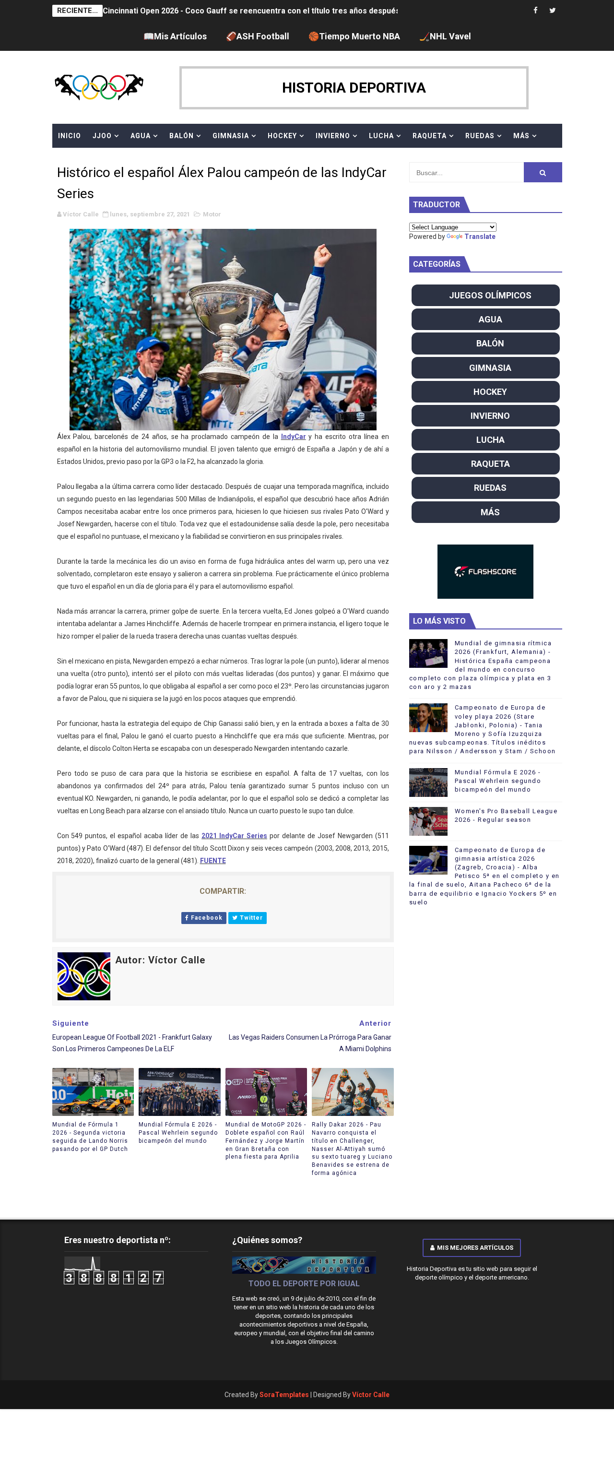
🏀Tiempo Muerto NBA (354, 36)
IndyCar (293, 436)
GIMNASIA (231, 136)
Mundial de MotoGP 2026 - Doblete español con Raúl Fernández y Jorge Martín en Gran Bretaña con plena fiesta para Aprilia (265, 1140)
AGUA (140, 136)
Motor (212, 214)
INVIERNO (333, 136)
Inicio (69, 136)
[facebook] (536, 11)
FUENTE (213, 861)
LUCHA (381, 136)
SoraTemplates (284, 1395)
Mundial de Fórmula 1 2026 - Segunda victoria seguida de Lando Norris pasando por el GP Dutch (90, 1136)
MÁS (521, 136)
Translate (480, 236)
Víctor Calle (371, 1395)
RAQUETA (430, 136)
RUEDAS (480, 136)
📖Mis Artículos (175, 36)
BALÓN (181, 136)
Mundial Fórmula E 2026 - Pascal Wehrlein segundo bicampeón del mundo (178, 1132)
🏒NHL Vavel (445, 36)
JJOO (102, 136)
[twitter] (552, 11)
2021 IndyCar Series (234, 836)
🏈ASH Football (257, 36)
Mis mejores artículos (475, 1247)
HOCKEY (282, 136)
